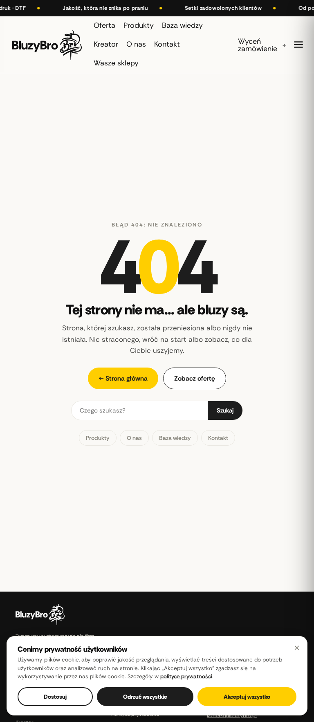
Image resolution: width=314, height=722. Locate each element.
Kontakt (218, 438)
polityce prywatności (186, 676)
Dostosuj (55, 696)
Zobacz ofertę (194, 378)
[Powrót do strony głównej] (47, 44)
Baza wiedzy (175, 438)
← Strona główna (123, 378)
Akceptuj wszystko (247, 696)
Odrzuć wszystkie (145, 696)
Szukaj (225, 410)
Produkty (98, 438)
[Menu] (298, 45)
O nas (134, 438)
